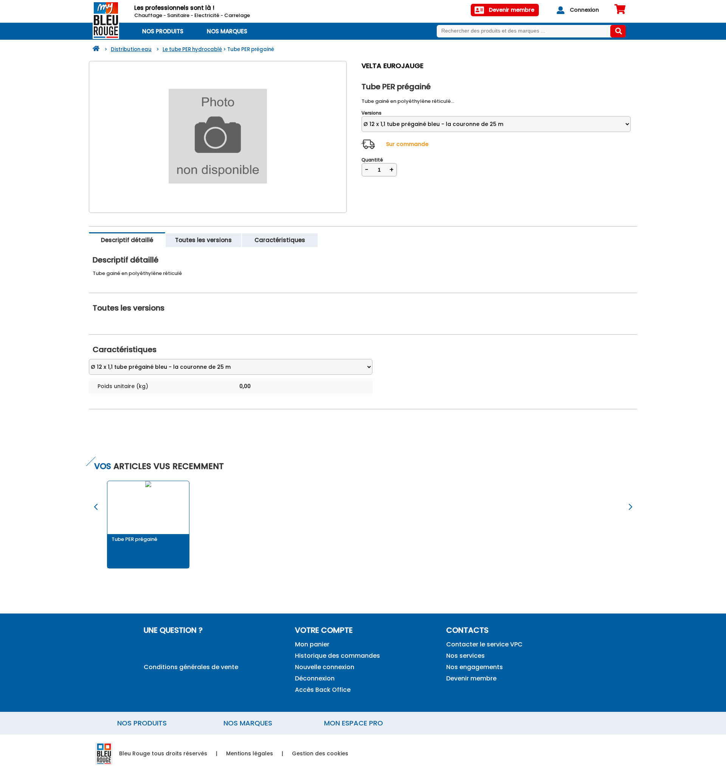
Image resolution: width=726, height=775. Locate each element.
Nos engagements (474, 667)
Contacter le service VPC (484, 644)
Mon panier (312, 644)
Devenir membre (471, 678)
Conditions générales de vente (191, 667)
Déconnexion (315, 678)
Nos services (465, 655)
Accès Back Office (323, 689)
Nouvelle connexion (324, 667)
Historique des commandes (337, 655)
